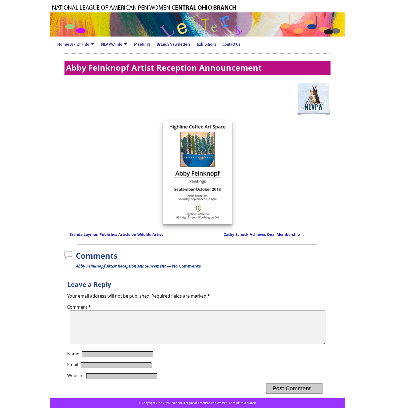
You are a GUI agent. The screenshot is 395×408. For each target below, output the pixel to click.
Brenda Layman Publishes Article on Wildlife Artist (113, 234)
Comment (79, 307)
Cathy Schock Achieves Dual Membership (264, 234)
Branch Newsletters (174, 44)
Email (72, 364)
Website (75, 375)
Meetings (142, 44)
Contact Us (231, 44)
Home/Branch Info (73, 44)
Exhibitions (206, 44)
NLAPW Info (111, 44)
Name (73, 354)
